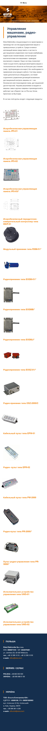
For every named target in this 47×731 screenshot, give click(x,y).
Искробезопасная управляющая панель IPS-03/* (20, 190)
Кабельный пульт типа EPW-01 (19, 433)
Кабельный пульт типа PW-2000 (19, 497)
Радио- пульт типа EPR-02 (16, 467)
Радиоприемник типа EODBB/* (19, 309)
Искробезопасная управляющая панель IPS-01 (20, 129)
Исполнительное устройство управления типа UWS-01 (18, 593)
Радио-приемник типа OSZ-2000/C (20, 403)
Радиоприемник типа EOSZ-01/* (19, 369)
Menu (25, 3)
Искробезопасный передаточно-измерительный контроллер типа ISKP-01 (20, 221)
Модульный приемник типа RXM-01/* (22, 249)
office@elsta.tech (16, 658)
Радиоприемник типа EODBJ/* (18, 339)
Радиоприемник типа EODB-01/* (19, 279)
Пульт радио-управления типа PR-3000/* (21, 563)
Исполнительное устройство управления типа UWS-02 (18, 623)
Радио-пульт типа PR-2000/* (17, 531)
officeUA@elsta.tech (17, 711)
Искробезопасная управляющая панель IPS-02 (20, 160)
